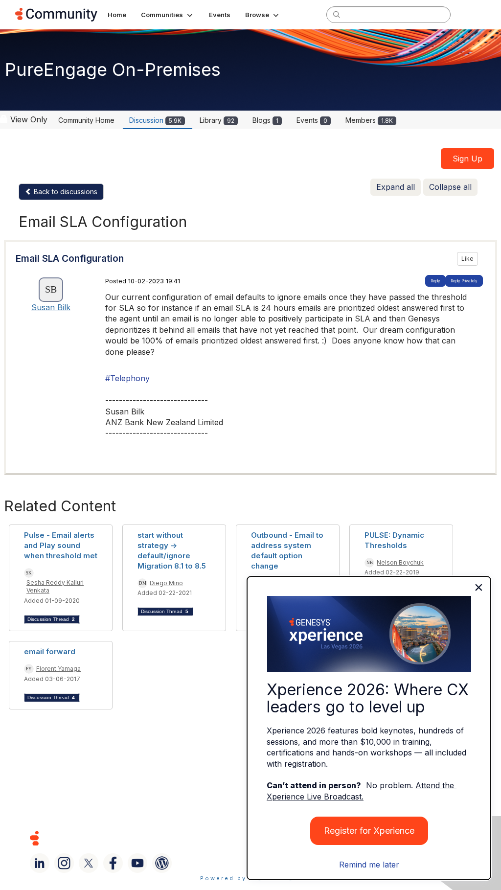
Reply (435, 280)
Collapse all (450, 187)
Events (311, 120)
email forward (49, 651)
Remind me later (369, 864)
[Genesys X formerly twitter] (88, 863)
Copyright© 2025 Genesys (101, 838)
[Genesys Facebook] (113, 863)
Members (369, 120)
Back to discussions (64, 191)
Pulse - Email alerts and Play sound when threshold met (60, 545)
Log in (473, 14)
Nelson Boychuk (400, 562)
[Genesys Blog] (162, 863)
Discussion (155, 120)
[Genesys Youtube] (137, 863)
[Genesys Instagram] (64, 863)
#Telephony (127, 378)
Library (217, 120)
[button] (168, 14)
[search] (336, 14)
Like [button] (467, 258)
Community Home (86, 120)
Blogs (265, 120)
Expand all (395, 187)
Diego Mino (166, 583)
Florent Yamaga (58, 668)
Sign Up (467, 158)
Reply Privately (464, 280)
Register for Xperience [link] (369, 830)
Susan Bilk (50, 307)
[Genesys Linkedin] (39, 863)
